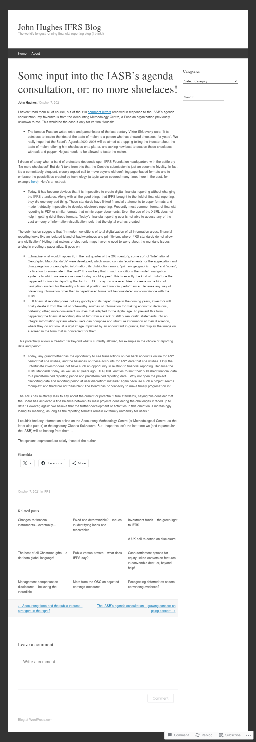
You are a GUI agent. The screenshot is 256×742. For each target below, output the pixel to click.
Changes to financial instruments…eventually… (37, 522)
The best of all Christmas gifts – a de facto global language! (42, 555)
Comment (160, 698)
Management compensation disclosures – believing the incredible (38, 586)
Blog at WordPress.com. (36, 719)
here (34, 181)
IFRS (47, 491)
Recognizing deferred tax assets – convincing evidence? (153, 584)
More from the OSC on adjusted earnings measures (96, 584)
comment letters (99, 111)
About (36, 53)
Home (22, 53)
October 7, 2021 (50, 102)
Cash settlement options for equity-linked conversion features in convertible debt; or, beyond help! (152, 560)
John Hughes (27, 102)
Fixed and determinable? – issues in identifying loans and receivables (97, 524)
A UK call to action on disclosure (152, 538)
